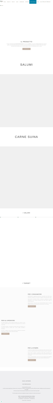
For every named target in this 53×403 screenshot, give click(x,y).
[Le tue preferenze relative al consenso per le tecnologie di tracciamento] (1, 401)
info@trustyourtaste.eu (27, 384)
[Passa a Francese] (49, 2)
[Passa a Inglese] (2, 5)
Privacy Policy (24, 400)
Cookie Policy (29, 400)
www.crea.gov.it (38, 393)
